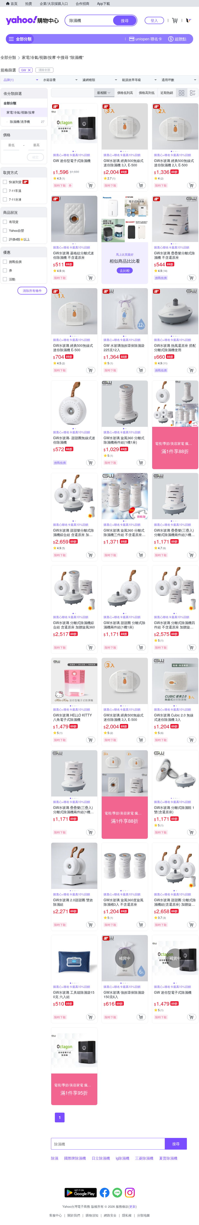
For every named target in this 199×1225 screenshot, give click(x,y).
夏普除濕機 (168, 1158)
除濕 (54, 1158)
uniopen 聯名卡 (148, 39)
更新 (132, 1206)
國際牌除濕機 (75, 1158)
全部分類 (10, 103)
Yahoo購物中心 (32, 20)
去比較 (125, 270)
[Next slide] (94, 126)
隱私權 (127, 1215)
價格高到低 (147, 92)
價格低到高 (125, 92)
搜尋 (176, 1143)
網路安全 (110, 1215)
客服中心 (55, 1215)
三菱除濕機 (144, 1158)
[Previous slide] (54, 126)
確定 (35, 157)
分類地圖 (143, 1215)
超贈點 (180, 39)
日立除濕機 (101, 1158)
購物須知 (92, 1215)
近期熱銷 (166, 92)
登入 (154, 20)
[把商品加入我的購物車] (90, 185)
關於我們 (73, 1215)
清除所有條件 (32, 290)
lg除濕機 (122, 1158)
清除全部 (44, 70)
